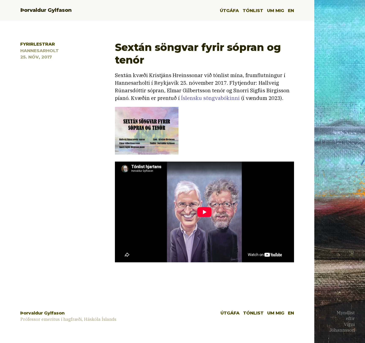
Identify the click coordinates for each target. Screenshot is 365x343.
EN (291, 10)
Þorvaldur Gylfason (46, 10)
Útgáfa (229, 10)
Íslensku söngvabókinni (210, 98)
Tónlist (253, 10)
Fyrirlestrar (37, 44)
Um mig (275, 10)
